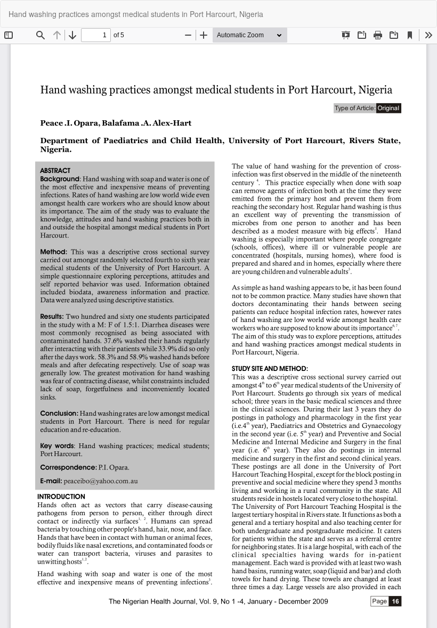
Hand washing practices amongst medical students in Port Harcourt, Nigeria (136, 14)
